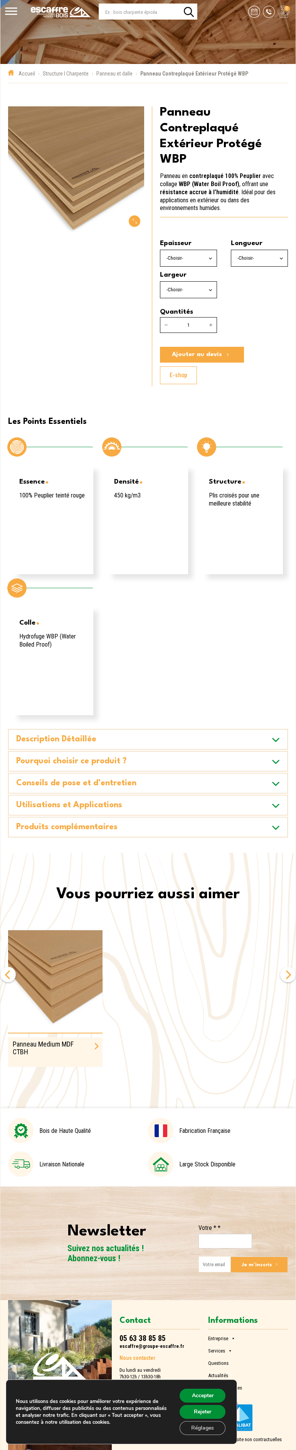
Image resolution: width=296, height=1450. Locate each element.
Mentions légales (225, 1387)
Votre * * (209, 1228)
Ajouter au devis (197, 354)
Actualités (218, 1375)
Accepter (203, 1395)
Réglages (202, 1428)
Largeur (173, 275)
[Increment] (211, 325)
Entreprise (218, 1338)
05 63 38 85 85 (142, 1338)
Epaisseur (176, 243)
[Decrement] (166, 325)
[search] (189, 12)
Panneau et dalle (114, 73)
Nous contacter (137, 1358)
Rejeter (202, 1411)
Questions (218, 1362)
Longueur (246, 243)
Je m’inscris (257, 1264)
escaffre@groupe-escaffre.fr (151, 1346)
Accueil (26, 73)
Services (216, 1350)
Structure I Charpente (66, 73)
